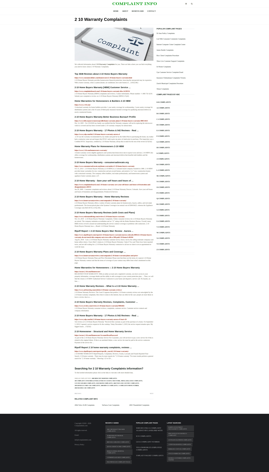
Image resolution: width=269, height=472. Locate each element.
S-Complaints (163, 210)
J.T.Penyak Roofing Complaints (179, 444)
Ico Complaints (143, 436)
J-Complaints (163, 159)
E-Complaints (163, 130)
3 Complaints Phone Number (128, 385)
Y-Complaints (163, 244)
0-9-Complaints (164, 102)
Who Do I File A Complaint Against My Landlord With (149, 429)
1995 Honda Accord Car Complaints (87, 385)
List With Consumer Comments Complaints (171, 39)
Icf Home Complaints (164, 67)
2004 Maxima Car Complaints (85, 388)
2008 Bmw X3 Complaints (109, 385)
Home (116, 11)
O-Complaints (163, 187)
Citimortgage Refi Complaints (118, 457)
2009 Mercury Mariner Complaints (104, 378)
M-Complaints (163, 176)
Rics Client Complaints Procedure (168, 55)
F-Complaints (163, 136)
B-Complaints (163, 113)
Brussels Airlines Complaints (118, 442)
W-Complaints (163, 233)
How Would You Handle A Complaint (177, 434)
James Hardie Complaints (165, 50)
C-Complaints (163, 119)
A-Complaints (163, 108)
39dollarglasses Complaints (131, 381)
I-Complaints (163, 153)
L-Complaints (163, 170)
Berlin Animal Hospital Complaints (115, 452)
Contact (151, 11)
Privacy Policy (79, 444)
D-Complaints (163, 125)
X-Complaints (163, 238)
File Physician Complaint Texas (118, 462)
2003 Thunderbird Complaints (139, 405)
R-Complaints (163, 204)
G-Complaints (163, 142)
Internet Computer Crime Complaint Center (171, 44)
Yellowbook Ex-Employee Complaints (149, 449)
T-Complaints (163, 215)
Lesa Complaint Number (148, 442)
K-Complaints (163, 164)
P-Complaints (163, 193)
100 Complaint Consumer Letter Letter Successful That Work (97, 381)
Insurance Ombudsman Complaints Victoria (171, 78)
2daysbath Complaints (104, 383)
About (125, 11)
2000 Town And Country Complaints (126, 383)
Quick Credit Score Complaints (118, 446)
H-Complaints (163, 147)
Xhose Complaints (163, 89)
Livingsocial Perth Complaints (180, 440)
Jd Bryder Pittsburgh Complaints (115, 436)
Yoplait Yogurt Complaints (150, 455)
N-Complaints (163, 181)
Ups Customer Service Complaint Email (170, 72)
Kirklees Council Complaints (179, 449)
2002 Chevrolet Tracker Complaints (116, 430)
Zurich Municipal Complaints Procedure (170, 83)
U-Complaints (163, 221)
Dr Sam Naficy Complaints (166, 33)
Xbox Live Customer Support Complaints (170, 61)
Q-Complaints (163, 198)
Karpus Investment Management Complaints (177, 428)
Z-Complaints (163, 249)
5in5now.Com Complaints (110, 405)
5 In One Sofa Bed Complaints (85, 383)
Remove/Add (138, 11)
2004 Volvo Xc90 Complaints (84, 405)
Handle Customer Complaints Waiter (179, 459)
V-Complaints (163, 227)
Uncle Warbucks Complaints (179, 453)
